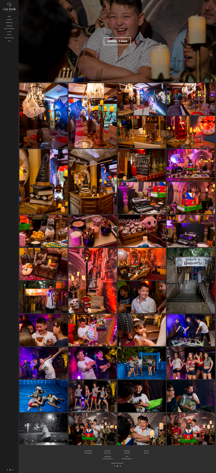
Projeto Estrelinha (9, 28)
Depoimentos (9, 22)
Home (9, 16)
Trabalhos (9, 25)
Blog (9, 40)
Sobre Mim (9, 19)
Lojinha (9, 31)
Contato (9, 34)
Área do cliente (9, 37)
